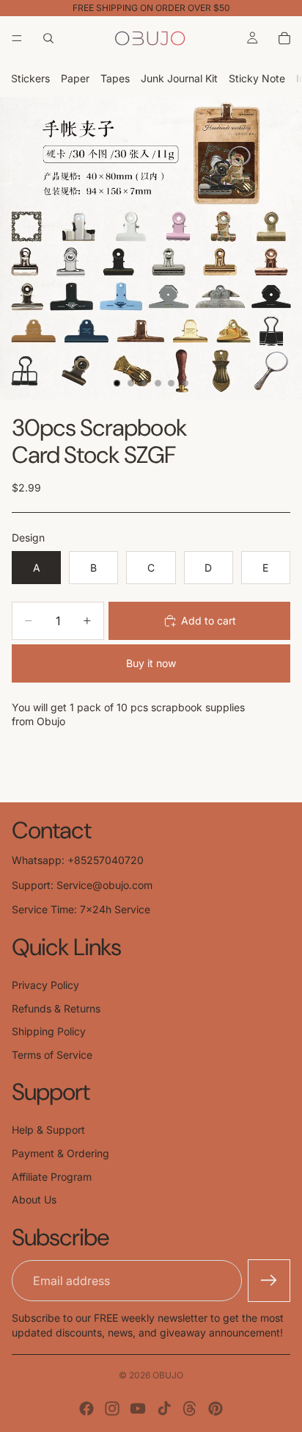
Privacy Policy (45, 985)
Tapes (115, 78)
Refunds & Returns (56, 1008)
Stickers (30, 78)
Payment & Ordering (60, 1153)
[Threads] (190, 1408)
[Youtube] (138, 1408)
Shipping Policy (49, 1031)
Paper (75, 78)
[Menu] (17, 38)
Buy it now (151, 663)
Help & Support (48, 1129)
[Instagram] (112, 1408)
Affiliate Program (52, 1176)
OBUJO (167, 1375)
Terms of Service (52, 1054)
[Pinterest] (215, 1408)
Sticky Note (257, 78)
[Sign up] (269, 1280)
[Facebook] (86, 1408)
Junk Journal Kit (179, 78)
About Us (34, 1199)
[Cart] (284, 38)
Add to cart (208, 620)
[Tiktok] (164, 1408)
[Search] (48, 38)
